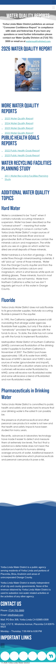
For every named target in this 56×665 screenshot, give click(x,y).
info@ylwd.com (15, 615)
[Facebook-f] (32, 656)
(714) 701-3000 (16, 610)
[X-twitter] (23, 656)
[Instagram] (5, 656)
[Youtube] (41, 656)
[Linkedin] (14, 656)
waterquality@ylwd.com (38, 41)
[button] (53, 2)
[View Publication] (28, 74)
